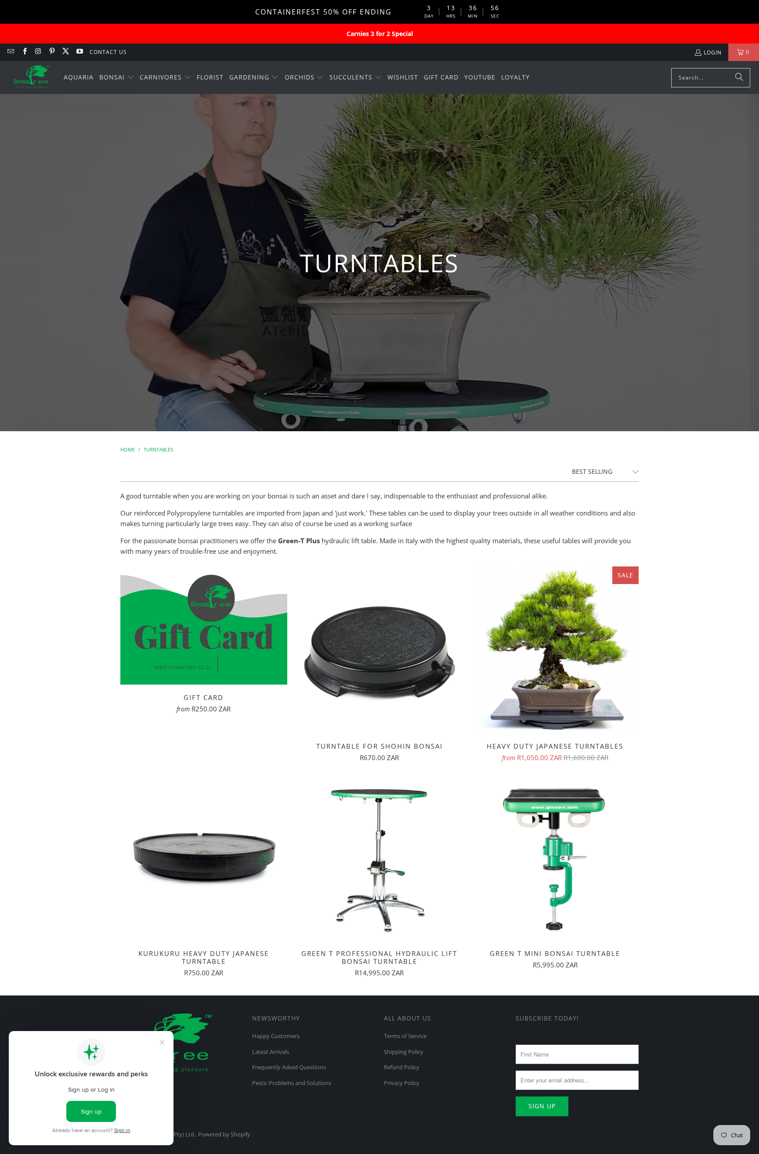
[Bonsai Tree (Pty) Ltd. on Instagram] (38, 52)
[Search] (739, 77)
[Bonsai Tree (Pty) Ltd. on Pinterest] (51, 52)
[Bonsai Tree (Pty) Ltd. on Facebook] (24, 52)
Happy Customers (276, 1036)
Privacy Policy (401, 1083)
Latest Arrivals (270, 1052)
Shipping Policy (403, 1052)
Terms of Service (405, 1036)
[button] (116, 78)
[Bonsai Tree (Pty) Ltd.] (32, 77)
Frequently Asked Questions (289, 1067)
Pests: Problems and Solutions (291, 1083)
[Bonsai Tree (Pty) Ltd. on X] (65, 52)
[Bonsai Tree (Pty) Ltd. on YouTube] (79, 52)
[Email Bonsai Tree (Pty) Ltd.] (10, 52)
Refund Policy (401, 1067)
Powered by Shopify (224, 1134)
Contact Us (108, 52)
